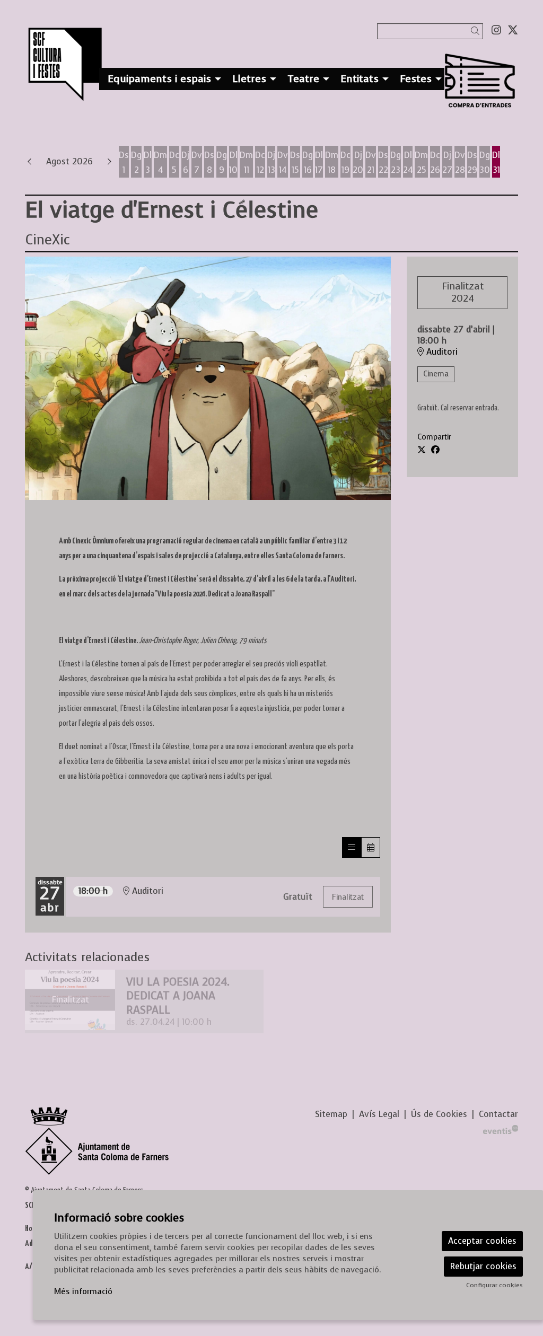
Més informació (83, 1291)
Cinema (436, 374)
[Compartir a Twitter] (421, 450)
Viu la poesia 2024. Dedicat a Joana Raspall (178, 996)
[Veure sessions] (351, 847)
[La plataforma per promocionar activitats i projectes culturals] (500, 1129)
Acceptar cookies (482, 1240)
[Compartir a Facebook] (435, 450)
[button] (477, 31)
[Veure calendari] (370, 847)
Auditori (441, 352)
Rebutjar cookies (483, 1266)
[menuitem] (496, 30)
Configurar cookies (494, 1285)
